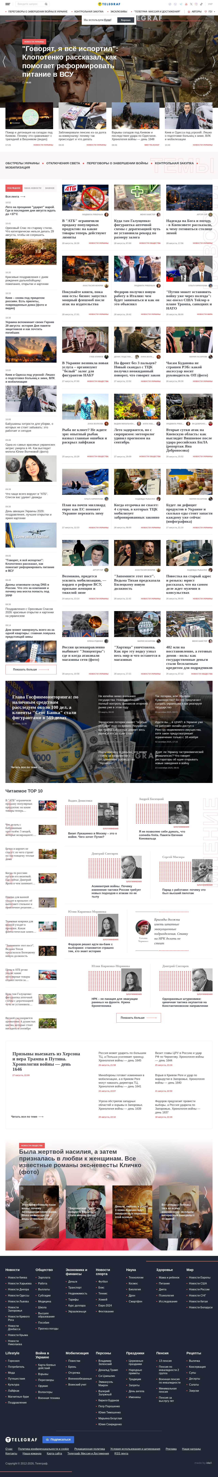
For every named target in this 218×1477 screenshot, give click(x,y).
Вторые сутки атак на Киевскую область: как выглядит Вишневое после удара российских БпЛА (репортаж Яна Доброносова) (189, 440)
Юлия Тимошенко (109, 1412)
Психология (166, 1295)
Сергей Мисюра (173, 857)
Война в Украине (42, 1355)
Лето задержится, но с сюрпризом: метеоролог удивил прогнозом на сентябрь (134, 436)
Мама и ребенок (169, 1277)
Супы (192, 1372)
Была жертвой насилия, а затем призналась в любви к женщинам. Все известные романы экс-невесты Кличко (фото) (80, 1161)
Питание (164, 1283)
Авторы (196, 11)
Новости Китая (198, 1301)
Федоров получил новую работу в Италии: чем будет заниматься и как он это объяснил (136, 298)
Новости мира (205, 314)
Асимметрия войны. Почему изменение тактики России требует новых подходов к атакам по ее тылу (116, 891)
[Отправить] (46, 4)
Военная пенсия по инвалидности (170, 1381)
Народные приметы (135, 1372)
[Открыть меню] (8, 4)
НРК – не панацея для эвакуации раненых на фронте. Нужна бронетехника (115, 1002)
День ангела (136, 1391)
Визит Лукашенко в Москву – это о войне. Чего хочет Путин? (92, 835)
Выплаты (44, 1289)
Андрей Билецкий (151, 799)
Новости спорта (103, 1272)
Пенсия (162, 1353)
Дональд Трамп (108, 1370)
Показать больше (25, 669)
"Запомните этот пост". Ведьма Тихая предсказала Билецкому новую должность (137, 582)
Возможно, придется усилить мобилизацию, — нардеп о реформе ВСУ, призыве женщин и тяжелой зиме (84, 584)
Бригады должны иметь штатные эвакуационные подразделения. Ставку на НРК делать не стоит (171, 931)
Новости (12, 1270)
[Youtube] (186, 4)
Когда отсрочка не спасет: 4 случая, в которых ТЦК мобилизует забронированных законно (136, 511)
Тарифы (73, 1299)
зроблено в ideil (203, 1463)
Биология (135, 1289)
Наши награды (191, 1448)
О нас (9, 1448)
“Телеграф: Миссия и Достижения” (157, 11)
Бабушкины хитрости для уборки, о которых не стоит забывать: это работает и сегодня (29, 427)
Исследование (168, 1301)
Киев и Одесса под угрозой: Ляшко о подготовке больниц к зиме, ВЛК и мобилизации (135, 136)
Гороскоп (14, 1360)
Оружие (43, 1386)
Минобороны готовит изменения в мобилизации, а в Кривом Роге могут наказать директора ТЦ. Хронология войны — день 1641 (121, 1081)
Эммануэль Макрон (105, 1383)
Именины (135, 1397)
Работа (42, 1283)
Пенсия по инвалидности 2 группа (169, 1370)
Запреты (134, 1385)
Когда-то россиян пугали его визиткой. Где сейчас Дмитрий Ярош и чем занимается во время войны (20, 878)
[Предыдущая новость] (4, 61)
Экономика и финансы (76, 1272)
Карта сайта (54, 1453)
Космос (133, 1283)
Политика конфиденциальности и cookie (43, 1448)
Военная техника (49, 1398)
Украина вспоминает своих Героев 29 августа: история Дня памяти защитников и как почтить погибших (29, 327)
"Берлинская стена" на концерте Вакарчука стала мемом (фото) (84, 1212)
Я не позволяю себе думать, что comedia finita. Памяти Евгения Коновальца (162, 835)
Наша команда (32, 1453)
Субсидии (44, 1295)
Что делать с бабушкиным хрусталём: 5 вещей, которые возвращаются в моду (19, 830)
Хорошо (126, 20)
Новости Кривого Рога (19, 1318)
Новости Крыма (18, 1335)
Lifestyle (12, 1353)
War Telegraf (98, 145)
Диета (162, 1289)
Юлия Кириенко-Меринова (87, 911)
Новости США (198, 1283)
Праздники (135, 1353)
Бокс (101, 1287)
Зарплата (44, 1277)
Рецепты (193, 1353)
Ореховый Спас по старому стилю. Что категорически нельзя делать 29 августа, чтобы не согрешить (29, 231)
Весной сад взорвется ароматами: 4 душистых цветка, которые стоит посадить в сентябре (20, 1023)
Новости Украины (43, 145)
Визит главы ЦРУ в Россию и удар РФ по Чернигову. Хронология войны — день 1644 (179, 1056)
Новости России (199, 1289)
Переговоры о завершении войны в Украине (37, 11)
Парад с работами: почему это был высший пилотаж (184, 891)
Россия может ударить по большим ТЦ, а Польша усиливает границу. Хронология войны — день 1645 (122, 1056)
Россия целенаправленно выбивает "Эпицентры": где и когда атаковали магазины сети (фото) (83, 653)
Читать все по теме (24, 767)
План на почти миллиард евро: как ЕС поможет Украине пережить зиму (83, 509)
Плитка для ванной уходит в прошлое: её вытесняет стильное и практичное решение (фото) (18, 902)
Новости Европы (200, 1277)
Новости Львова (18, 1301)
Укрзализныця (77, 1311)
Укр (210, 4)
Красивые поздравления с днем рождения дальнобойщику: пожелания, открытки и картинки (27, 280)
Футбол (103, 1281)
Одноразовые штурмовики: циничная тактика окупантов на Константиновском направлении (185, 1002)
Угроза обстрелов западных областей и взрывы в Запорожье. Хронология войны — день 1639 (121, 1105)
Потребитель (16, 1366)
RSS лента (121, 1453)
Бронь (72, 1366)
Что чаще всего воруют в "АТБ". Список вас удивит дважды (26, 495)
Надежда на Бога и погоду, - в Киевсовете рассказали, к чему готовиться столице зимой (189, 227)
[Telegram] (181, 4)
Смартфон (135, 1301)
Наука (131, 1270)
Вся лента (12, 196)
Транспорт (75, 1287)
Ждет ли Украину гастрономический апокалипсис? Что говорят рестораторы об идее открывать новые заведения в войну (179, 757)
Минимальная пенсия (168, 1390)
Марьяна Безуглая (110, 1418)
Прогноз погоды (48, 1328)
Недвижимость (77, 1293)
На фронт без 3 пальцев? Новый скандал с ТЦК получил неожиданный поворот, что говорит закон (137, 369)
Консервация (197, 1366)
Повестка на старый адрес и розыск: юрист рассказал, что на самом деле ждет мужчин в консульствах (188, 584)
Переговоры (46, 1380)
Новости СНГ (197, 1295)
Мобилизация (17, 167)
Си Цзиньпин (106, 1376)
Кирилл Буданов (108, 1400)
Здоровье (164, 1270)
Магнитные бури (18, 1396)
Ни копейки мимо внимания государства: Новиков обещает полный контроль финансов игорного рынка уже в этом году (123, 702)
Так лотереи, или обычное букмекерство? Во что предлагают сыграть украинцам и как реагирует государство (178, 702)
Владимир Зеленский (105, 1362)
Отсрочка (74, 1372)
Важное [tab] (49, 188)
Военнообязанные (80, 1378)
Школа (42, 1307)
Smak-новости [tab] (32, 188)
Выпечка (194, 1360)
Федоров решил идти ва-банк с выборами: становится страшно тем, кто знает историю (91, 948)
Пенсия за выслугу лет (166, 1399)
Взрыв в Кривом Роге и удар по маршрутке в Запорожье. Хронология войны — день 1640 (180, 1079)
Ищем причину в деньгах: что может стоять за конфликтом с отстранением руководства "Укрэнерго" (122, 757)
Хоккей (102, 1299)
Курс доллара (76, 1305)
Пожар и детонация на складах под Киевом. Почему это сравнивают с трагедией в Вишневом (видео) (77, 61)
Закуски (194, 1390)
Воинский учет (77, 1384)
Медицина (44, 1301)
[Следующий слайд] (214, 11)
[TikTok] (201, 4)
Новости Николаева (15, 1343)
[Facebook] (169, 4)
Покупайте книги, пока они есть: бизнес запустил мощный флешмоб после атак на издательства (84, 298)
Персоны (103, 1353)
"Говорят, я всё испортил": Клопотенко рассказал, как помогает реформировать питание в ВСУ (188, 136)
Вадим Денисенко (80, 800)
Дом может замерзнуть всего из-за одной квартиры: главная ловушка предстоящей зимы (30, 633)
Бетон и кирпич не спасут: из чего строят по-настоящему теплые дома (19, 854)
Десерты (194, 1378)
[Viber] (175, 4)
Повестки (74, 1360)
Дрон (132, 1295)
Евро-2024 (105, 1305)
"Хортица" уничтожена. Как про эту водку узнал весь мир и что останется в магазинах (137, 653)
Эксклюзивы (118, 11)
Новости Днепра (18, 1289)
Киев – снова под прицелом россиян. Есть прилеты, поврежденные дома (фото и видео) (26, 303)
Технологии (136, 1277)
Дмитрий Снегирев (105, 853)
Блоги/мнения (110, 829)
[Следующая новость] (214, 61)
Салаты (194, 1384)
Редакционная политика (89, 1448)
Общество (44, 1270)
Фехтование (106, 1311)
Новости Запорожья (15, 1309)
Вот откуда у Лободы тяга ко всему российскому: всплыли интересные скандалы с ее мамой (178, 1211)
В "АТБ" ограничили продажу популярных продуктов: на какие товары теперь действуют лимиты (84, 229)
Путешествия (16, 1378)
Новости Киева (17, 1277)
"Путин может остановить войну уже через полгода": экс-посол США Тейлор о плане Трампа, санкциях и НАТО (189, 300)
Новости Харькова (20, 1283)
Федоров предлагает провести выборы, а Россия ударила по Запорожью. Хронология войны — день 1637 (177, 1107)
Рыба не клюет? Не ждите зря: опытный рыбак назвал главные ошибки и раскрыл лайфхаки (84, 436)
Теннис (102, 1293)
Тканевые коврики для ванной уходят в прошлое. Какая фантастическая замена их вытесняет (20, 927)
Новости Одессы (18, 1295)
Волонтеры (45, 1392)
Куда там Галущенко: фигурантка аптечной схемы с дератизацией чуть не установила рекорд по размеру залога (137, 229)
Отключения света (63, 163)
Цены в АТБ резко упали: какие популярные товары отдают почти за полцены (17, 975)
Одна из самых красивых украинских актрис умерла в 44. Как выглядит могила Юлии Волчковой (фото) (30, 448)
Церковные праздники (136, 1362)
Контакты (11, 1453)
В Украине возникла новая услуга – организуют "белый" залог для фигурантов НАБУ (85, 369)
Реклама (171, 1448)
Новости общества (150, 243)
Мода (11, 1372)
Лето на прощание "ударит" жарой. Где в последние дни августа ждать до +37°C (30, 210)
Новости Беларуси (201, 1307)
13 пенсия (165, 1360)
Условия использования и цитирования (135, 1448)
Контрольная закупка (88, 11)
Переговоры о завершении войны (117, 163)
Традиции (135, 1379)
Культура (13, 1384)
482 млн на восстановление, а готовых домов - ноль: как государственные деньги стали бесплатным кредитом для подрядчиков (189, 657)
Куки (107, 19)
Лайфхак (13, 1390)
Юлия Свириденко (110, 1424)
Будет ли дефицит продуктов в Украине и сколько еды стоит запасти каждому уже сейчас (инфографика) (189, 513)
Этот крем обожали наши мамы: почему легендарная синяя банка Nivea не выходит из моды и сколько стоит (39, 1211)
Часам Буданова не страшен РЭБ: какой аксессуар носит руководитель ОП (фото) (187, 369)
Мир (189, 1270)
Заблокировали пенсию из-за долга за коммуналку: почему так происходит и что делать (29, 136)
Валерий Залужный (105, 1393)
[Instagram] (196, 4)
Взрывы (43, 1374)
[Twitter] (191, 4)
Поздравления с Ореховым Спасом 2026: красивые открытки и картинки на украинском (29, 612)
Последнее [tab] (13, 188)
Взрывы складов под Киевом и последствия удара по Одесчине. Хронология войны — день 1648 (81, 136)
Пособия (43, 1322)
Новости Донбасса (14, 1327)
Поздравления (17, 1402)
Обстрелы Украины (22, 163)
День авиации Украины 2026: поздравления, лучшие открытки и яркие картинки (28, 515)
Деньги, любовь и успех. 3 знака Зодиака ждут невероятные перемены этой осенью (132, 1211)
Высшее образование (46, 1315)
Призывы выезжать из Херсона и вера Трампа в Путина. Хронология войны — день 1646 (46, 1061)
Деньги (72, 1281)
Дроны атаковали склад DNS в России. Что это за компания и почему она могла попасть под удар (27, 590)
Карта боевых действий (47, 1366)
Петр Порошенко (109, 1406)
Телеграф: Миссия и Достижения (88, 1453)
